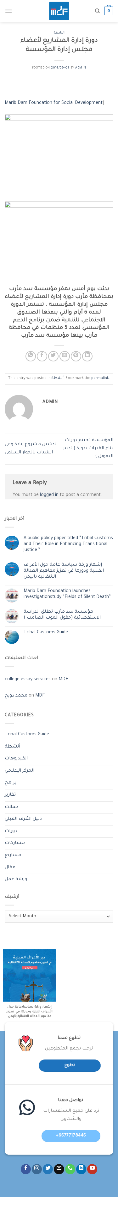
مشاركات (15, 843)
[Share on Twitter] (53, 356)
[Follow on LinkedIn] (81, 1169)
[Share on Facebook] (42, 356)
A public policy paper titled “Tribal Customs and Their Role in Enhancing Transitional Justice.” (68, 544)
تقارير (10, 795)
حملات (11, 807)
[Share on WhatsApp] (30, 356)
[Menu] (8, 10)
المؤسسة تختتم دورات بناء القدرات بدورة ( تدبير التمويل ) (88, 448)
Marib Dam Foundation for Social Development (54, 103)
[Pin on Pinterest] (76, 356)
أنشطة (59, 33)
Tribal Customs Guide (46, 632)
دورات (11, 831)
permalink (100, 378)
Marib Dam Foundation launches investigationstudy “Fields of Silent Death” (67, 594)
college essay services (28, 679)
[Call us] (70, 1169)
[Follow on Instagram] (37, 1169)
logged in (49, 495)
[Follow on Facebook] (26, 1169)
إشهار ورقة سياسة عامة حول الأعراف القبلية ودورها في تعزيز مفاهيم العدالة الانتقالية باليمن (64, 571)
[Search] (97, 11)
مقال (10, 867)
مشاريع (13, 855)
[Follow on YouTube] (92, 1169)
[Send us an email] (59, 1169)
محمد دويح (16, 695)
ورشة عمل (16, 879)
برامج (10, 782)
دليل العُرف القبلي (23, 819)
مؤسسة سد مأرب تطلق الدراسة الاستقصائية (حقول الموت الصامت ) (62, 615)
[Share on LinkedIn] (87, 356)
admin (80, 68)
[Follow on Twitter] (48, 1169)
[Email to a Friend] (64, 356)
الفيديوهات (16, 758)
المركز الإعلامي (19, 771)
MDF (63, 679)
